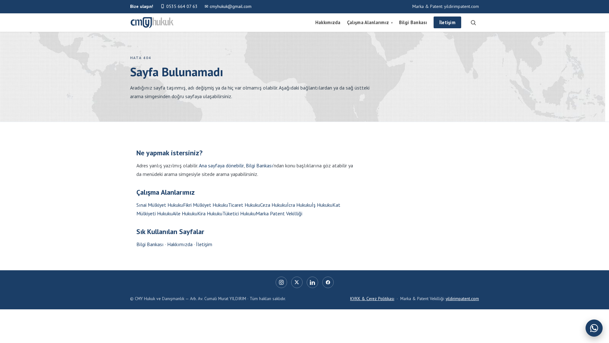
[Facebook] (328, 282)
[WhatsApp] (594, 328)
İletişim (447, 22)
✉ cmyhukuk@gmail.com (228, 6)
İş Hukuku (322, 205)
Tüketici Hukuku (239, 213)
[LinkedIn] (312, 282)
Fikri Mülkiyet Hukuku (205, 205)
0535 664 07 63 (181, 6)
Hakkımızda (328, 22)
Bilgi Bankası (413, 22)
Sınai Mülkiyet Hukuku (159, 205)
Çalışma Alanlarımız (370, 22)
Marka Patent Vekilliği (279, 213)
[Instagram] (281, 282)
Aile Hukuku (185, 213)
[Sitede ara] (473, 22)
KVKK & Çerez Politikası (372, 298)
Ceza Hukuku (273, 205)
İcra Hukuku (299, 205)
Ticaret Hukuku (244, 205)
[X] (297, 282)
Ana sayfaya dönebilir (221, 165)
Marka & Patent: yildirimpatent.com (445, 6)
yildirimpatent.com (462, 298)
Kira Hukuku (209, 213)
